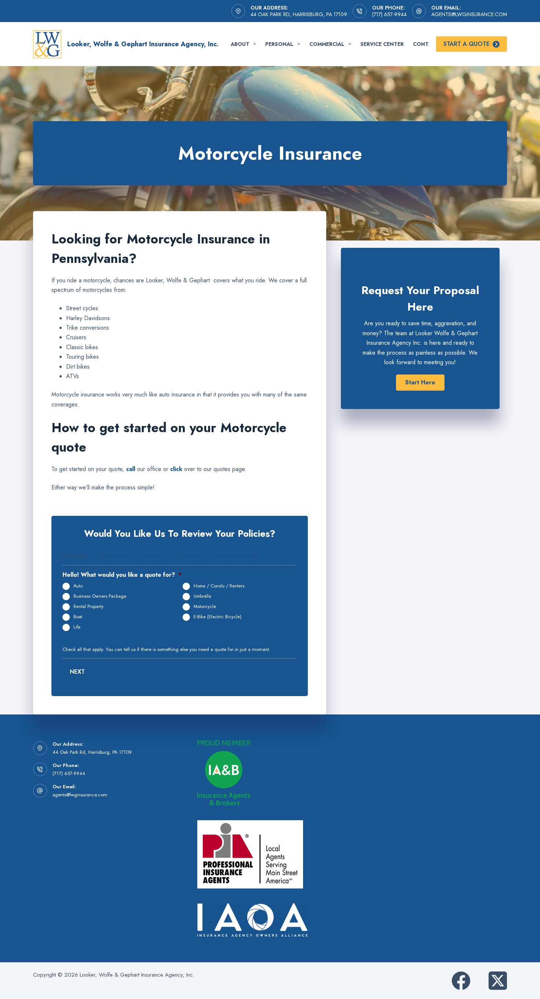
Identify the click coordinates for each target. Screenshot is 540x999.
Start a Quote (466, 44)
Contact (426, 44)
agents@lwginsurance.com (469, 14)
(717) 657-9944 (389, 14)
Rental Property (88, 606)
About (240, 44)
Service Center (382, 44)
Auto (78, 586)
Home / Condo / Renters (219, 586)
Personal (279, 44)
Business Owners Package (99, 596)
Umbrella (202, 596)
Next (77, 671)
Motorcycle (205, 606)
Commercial (326, 44)
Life (76, 627)
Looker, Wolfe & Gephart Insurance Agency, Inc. (143, 44)
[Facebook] (461, 980)
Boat (77, 616)
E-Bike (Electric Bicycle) (217, 616)
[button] (420, 382)
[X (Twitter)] (498, 980)
